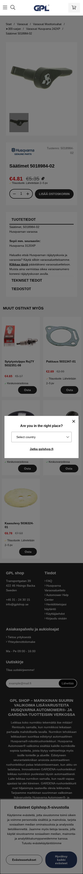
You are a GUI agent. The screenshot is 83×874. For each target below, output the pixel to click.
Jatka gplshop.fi (41, 449)
